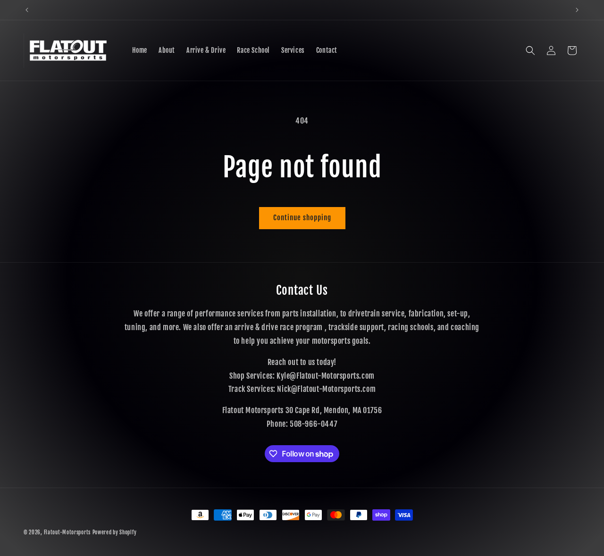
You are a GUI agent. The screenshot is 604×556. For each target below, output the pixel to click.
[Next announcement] (577, 10)
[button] (530, 50)
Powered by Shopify (114, 532)
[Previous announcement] (27, 10)
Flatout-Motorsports (67, 532)
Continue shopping (302, 217)
